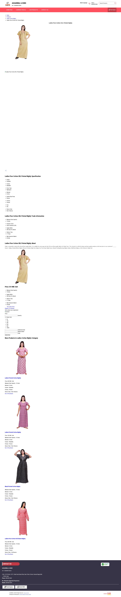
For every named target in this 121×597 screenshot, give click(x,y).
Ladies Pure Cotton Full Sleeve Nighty (15, 538)
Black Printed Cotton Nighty (12, 486)
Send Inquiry (113, 9)
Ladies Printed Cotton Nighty (13, 378)
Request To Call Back (9, 308)
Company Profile (21, 10)
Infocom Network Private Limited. (25, 594)
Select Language (83, 2)
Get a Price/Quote (9, 393)
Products (9, 17)
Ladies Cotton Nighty (11, 18)
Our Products (33, 10)
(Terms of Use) (26, 592)
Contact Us (44, 10)
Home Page (9, 10)
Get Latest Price (10, 306)
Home (8, 15)
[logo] (8, 6)
